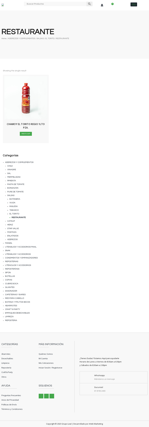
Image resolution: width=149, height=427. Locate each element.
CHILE (10, 166)
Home (3, 38)
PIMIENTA (11, 181)
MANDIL (8, 243)
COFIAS (8, 280)
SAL (9, 173)
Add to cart (26, 134)
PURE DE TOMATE (15, 192)
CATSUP (11, 221)
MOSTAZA (11, 232)
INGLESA (13, 206)
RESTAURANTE (19, 217)
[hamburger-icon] (134, 4)
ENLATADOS (12, 236)
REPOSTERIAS (11, 261)
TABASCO (14, 210)
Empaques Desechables (17, 313)
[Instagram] (46, 396)
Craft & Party (12, 309)
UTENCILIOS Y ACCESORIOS (18, 265)
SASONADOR (11, 291)
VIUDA (12, 203)
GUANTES (9, 287)
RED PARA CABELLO (14, 298)
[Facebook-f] (41, 396)
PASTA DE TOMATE (15, 184)
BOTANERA (14, 199)
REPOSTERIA (11, 320)
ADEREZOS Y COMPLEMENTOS (21, 38)
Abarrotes (11, 306)
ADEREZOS (12, 239)
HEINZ (10, 225)
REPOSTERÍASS (12, 269)
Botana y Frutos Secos (17, 302)
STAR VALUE (13, 229)
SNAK (7, 251)
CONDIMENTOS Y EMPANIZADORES (21, 258)
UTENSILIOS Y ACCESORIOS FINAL (21, 247)
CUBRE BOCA (11, 284)
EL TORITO (49, 38)
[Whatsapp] (51, 396)
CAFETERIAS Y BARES (15, 295)
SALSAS (40, 38)
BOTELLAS (10, 276)
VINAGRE (11, 170)
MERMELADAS (13, 177)
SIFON (8, 273)
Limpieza (9, 317)
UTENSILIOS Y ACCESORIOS (18, 254)
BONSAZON (12, 188)
